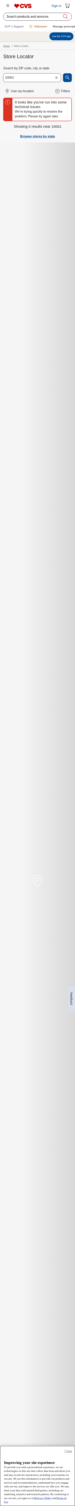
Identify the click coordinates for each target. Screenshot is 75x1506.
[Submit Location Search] (67, 77)
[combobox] (32, 77)
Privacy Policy (43, 1498)
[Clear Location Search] (56, 77)
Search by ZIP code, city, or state (26, 68)
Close (68, 1451)
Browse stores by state (37, 136)
